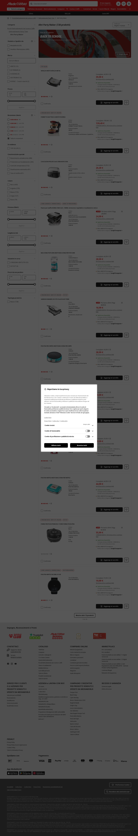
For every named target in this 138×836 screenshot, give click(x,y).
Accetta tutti (82, 445)
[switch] (88, 431)
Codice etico (56, 421)
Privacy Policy (47, 421)
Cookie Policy (47, 417)
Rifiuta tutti (56, 445)
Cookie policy (63, 421)
